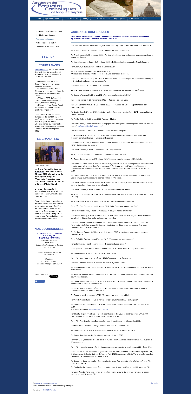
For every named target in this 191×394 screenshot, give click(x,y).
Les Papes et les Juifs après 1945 (89, 126)
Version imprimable (41, 383)
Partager (40, 281)
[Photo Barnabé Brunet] (49, 153)
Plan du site (53, 383)
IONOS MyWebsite (49, 390)
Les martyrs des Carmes (98, 309)
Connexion (154, 383)
